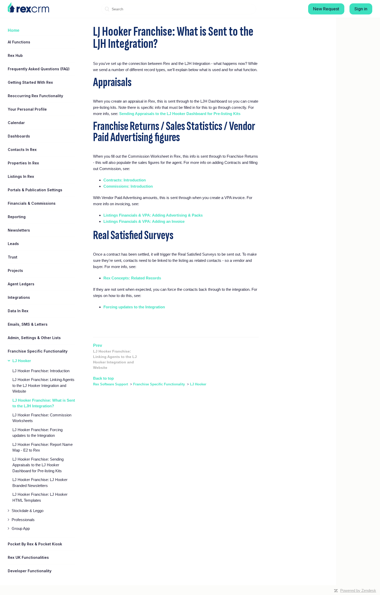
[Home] (28, 7)
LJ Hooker (198, 384)
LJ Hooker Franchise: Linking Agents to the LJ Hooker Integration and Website (43, 385)
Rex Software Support (110, 384)
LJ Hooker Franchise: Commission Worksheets (41, 418)
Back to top (103, 378)
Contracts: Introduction (124, 180)
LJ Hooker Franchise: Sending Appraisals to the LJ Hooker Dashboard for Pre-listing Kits (38, 465)
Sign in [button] (360, 8)
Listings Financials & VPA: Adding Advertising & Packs (153, 215)
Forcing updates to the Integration (134, 307)
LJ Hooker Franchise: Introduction (41, 371)
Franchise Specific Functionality (159, 384)
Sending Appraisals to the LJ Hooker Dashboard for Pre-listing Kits (179, 113)
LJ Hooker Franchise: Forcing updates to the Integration (37, 433)
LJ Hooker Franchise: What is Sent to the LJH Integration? (43, 403)
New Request (326, 8)
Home (13, 30)
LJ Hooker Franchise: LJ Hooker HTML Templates (39, 497)
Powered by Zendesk (358, 590)
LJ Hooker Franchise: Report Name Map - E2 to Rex (42, 447)
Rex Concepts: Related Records (132, 278)
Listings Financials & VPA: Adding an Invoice (144, 221)
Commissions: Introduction (128, 186)
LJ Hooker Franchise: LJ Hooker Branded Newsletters (39, 482)
